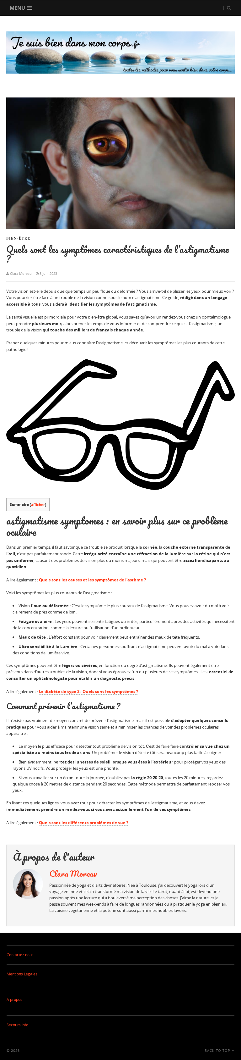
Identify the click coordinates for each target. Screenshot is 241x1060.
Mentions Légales (22, 974)
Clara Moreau (73, 873)
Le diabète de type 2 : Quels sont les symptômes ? (88, 691)
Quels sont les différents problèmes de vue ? (83, 822)
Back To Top (218, 1050)
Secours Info (17, 1025)
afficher (38, 504)
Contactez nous (20, 954)
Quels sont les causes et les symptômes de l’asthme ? (92, 580)
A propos (14, 999)
